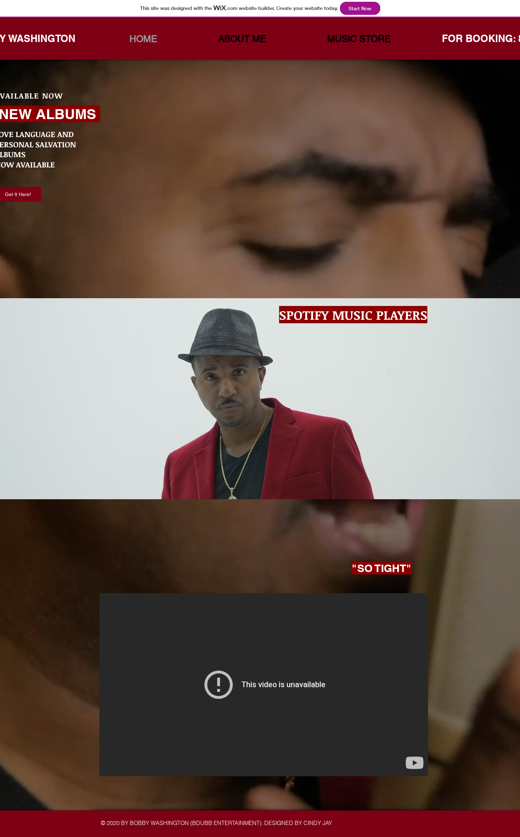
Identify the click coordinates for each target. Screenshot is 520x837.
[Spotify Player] (137, 417)
